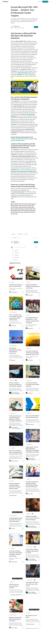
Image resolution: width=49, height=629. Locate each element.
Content (28, 315)
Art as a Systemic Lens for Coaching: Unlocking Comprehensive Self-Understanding (15, 317)
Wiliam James (30, 493)
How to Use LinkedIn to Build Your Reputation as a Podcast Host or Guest (15, 452)
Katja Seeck (13, 360)
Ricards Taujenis (30, 424)
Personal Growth (30, 579)
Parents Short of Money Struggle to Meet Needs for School (32, 551)
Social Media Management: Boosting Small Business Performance (15, 351)
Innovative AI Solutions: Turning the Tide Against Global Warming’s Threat (32, 352)
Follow (36, 242)
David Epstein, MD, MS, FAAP (16, 594)
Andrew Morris (30, 295)
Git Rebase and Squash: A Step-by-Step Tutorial (16, 285)
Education (13, 234)
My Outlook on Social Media (31, 616)
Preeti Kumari (13, 325)
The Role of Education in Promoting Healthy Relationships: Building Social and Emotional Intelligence (32, 484)
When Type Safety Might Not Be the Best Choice (32, 416)
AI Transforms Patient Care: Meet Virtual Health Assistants (32, 384)
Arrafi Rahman (30, 360)
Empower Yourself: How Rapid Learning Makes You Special (15, 619)
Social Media (20, 234)
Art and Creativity (13, 515)
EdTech (26, 234)
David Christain (13, 495)
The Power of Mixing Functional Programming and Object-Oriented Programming (15, 553)
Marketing (28, 513)
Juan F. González (14, 627)
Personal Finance (30, 546)
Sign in (39, 1)
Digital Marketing (13, 345)
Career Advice (12, 413)
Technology (29, 380)
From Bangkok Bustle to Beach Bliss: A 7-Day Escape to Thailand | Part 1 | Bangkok (32, 320)
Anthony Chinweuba (14, 460)
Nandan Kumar (30, 328)
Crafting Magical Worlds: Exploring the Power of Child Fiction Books (15, 520)
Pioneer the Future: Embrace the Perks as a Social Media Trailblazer (15, 384)
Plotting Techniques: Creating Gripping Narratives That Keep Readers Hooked (14, 486)
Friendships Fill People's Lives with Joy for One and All (32, 584)
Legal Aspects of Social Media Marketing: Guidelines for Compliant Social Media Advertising (32, 449)
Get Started (45, 1)
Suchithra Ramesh (30, 624)
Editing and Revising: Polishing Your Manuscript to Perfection (33, 286)
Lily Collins (13, 528)
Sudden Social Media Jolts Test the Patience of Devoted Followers (32, 518)
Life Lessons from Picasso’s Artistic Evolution (14, 586)
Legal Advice (29, 444)
